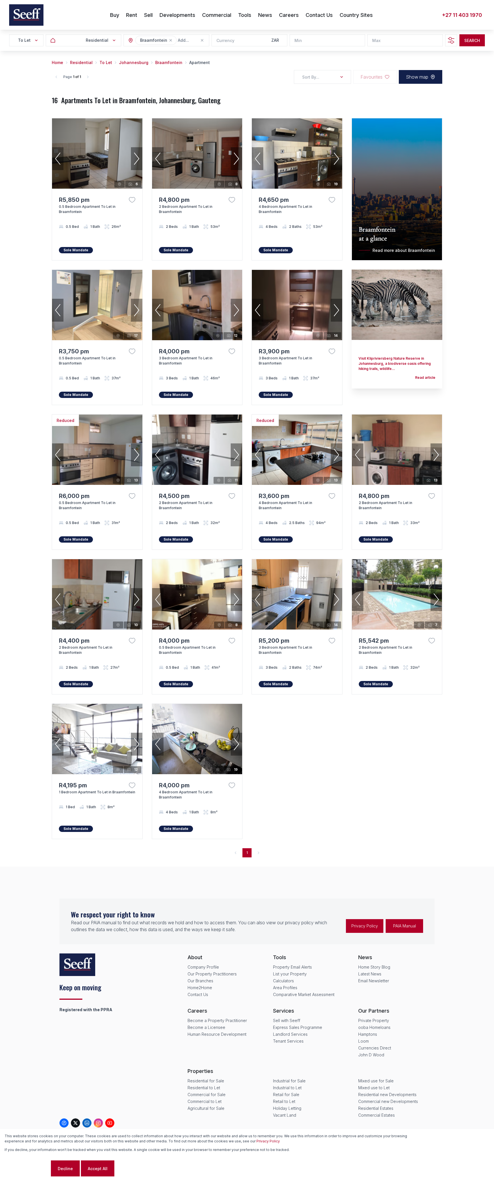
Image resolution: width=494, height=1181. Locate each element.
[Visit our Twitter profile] (75, 1123)
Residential (81, 62)
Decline (65, 1168)
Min (298, 40)
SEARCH (472, 40)
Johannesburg (133, 62)
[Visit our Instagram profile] (98, 1123)
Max (376, 40)
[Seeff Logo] (26, 15)
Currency (225, 40)
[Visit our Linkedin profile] (86, 1123)
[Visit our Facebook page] (64, 1123)
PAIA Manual (404, 925)
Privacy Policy (364, 925)
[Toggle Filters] (451, 40)
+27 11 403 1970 (462, 15)
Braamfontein (168, 62)
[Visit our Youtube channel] (109, 1123)
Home (57, 62)
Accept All (97, 1168)
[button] (170, 40)
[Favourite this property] (132, 199)
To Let (105, 62)
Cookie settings (27, 1168)
